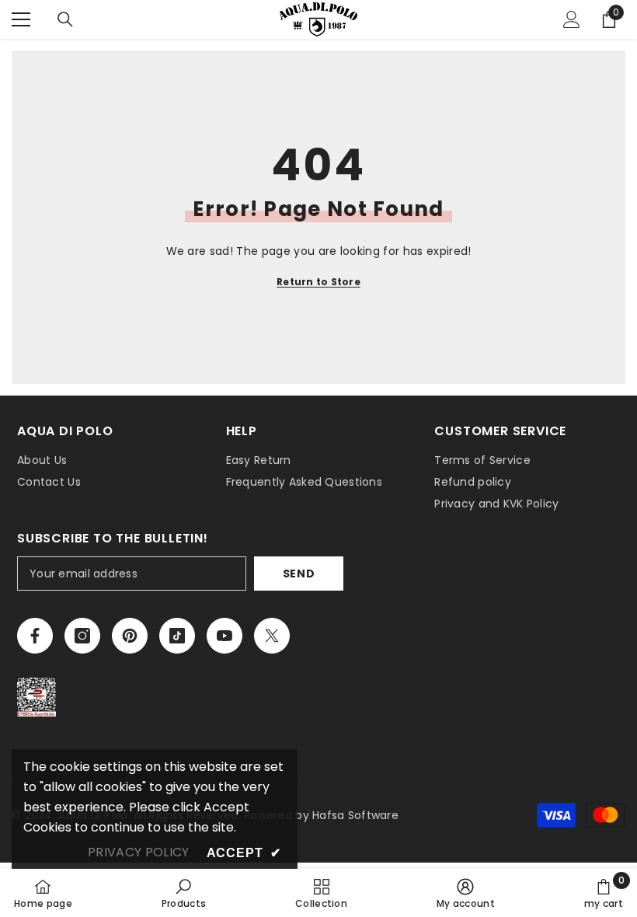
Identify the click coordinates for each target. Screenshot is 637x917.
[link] (184, 893)
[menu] (21, 19)
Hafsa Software (355, 815)
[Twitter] (272, 636)
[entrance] (571, 19)
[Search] (65, 19)
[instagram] (82, 636)
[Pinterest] (130, 636)
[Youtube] (224, 636)
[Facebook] (35, 636)
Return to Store (318, 281)
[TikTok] (177, 636)
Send (299, 573)
